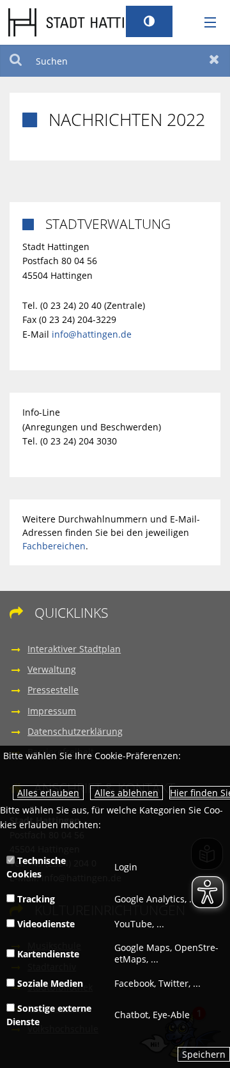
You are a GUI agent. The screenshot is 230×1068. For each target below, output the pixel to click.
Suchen (15, 61)
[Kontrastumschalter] (149, 21)
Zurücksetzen (214, 61)
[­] (205, 23)
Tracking (35, 899)
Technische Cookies (36, 867)
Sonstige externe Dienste (48, 1015)
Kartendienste (47, 954)
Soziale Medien (49, 983)
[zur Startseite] (84, 21)
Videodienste (45, 924)
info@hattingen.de (92, 334)
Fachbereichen (54, 546)
